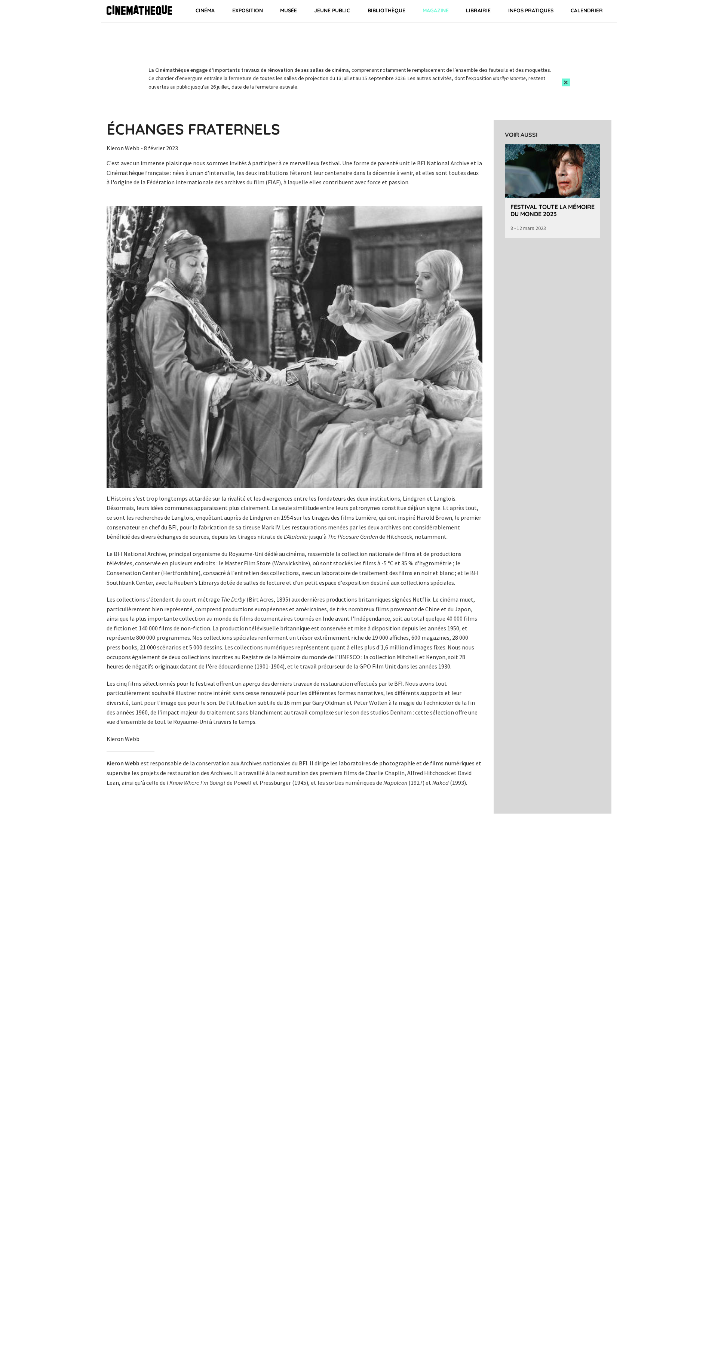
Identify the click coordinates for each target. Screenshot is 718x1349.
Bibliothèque (386, 10)
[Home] (139, 11)
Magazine (436, 10)
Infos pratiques (530, 10)
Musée (288, 10)
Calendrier (587, 10)
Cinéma (205, 10)
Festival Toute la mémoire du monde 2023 (552, 210)
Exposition (247, 10)
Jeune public (332, 10)
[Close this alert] (566, 82)
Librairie (478, 10)
